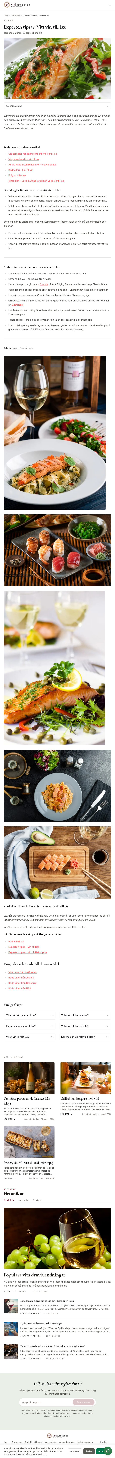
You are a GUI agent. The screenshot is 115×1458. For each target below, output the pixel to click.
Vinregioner (50, 1442)
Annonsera (17, 1442)
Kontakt (28, 1442)
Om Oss (5, 1443)
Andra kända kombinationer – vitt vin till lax (32, 164)
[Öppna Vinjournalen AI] (108, 1451)
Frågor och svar (17, 175)
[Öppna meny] (109, 4)
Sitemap (38, 1442)
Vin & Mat (16, 16)
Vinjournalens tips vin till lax (23, 159)
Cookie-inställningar (104, 1443)
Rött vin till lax (16, 941)
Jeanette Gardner (12, 33)
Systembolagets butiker (85, 1443)
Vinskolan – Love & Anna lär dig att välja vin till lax (36, 180)
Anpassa (75, 1451)
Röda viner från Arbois (21, 977)
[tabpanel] (57, 1285)
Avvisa (89, 1451)
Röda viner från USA (19, 988)
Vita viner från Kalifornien (22, 972)
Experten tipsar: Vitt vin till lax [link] (36, 16)
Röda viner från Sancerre (22, 982)
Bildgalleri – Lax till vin (20, 169)
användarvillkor (38, 1454)
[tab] (9, 1200)
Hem (6, 16)
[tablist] (57, 1200)
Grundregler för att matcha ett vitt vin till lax (32, 153)
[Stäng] (111, 1434)
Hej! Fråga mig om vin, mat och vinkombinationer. (94, 1438)
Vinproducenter (66, 1442)
